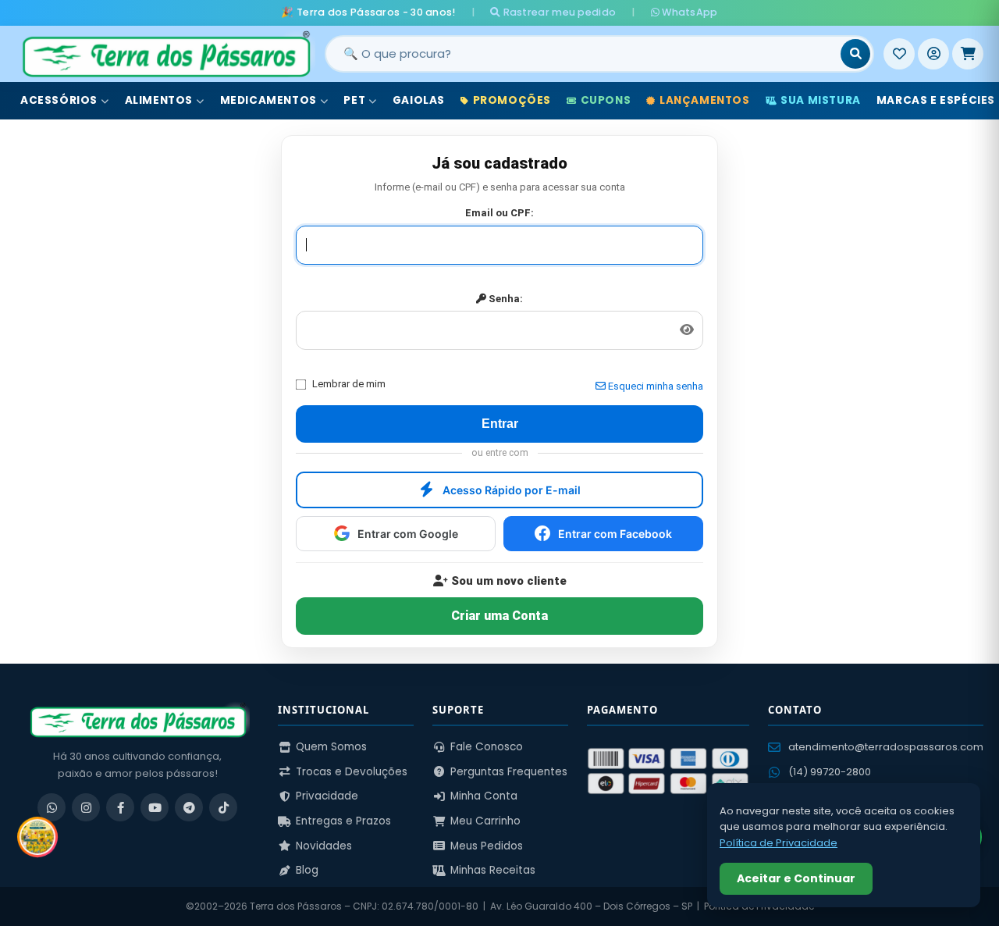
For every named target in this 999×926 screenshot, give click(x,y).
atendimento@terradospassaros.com (885, 746)
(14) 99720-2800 (829, 771)
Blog (307, 870)
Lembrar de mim (349, 384)
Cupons (606, 100)
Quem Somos (331, 746)
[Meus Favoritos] (899, 53)
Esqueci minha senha (654, 386)
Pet (354, 100)
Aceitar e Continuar (796, 878)
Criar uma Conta (499, 615)
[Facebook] (120, 807)
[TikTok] (223, 807)
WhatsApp (688, 12)
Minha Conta (483, 796)
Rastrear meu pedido (558, 12)
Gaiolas (419, 100)
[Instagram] (86, 807)
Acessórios (59, 100)
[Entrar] (933, 53)
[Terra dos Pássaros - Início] (165, 54)
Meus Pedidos (486, 846)
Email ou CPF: (499, 213)
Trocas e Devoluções (351, 771)
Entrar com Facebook (615, 533)
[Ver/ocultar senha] (687, 330)
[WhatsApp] (51, 807)
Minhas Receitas (492, 870)
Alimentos (159, 100)
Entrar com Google (407, 533)
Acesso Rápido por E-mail (512, 490)
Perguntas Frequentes (508, 771)
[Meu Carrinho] (967, 53)
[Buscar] (855, 54)
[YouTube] (154, 807)
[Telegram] (189, 807)
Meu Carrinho (485, 821)
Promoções (512, 100)
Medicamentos (268, 100)
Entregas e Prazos (343, 821)
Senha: (504, 299)
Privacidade (327, 796)
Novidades (324, 846)
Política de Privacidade (778, 842)
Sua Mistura (820, 100)
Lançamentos (704, 100)
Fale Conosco (486, 746)
